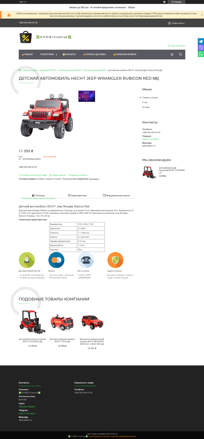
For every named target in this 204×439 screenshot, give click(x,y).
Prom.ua (114, 434)
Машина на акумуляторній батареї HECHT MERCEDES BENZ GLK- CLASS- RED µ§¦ (92, 341)
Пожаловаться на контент (99, 436)
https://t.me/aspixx (150, 139)
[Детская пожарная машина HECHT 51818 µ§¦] (62, 322)
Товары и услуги (30, 70)
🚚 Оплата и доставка (94, 54)
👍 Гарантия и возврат (124, 54)
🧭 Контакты (69, 54)
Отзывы (146, 107)
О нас (145, 102)
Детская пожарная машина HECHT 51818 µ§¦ (62, 340)
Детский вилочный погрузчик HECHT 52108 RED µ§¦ (172, 170)
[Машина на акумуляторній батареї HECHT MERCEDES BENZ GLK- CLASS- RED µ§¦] (92, 322)
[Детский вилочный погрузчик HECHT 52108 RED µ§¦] (149, 173)
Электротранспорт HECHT (70, 70)
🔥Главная (27, 54)
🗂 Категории (47, 54)
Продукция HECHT (48, 70)
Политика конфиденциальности (123, 436)
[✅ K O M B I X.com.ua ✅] (26, 37)
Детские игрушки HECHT (95, 70)
